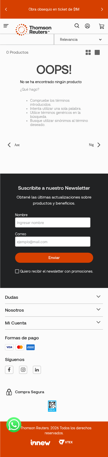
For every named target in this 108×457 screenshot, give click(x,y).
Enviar (54, 257)
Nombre (21, 215)
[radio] (97, 52)
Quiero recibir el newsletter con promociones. (56, 271)
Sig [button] (91, 145)
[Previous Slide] (6, 9)
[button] (6, 26)
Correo (20, 234)
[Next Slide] (102, 9)
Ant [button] (17, 145)
